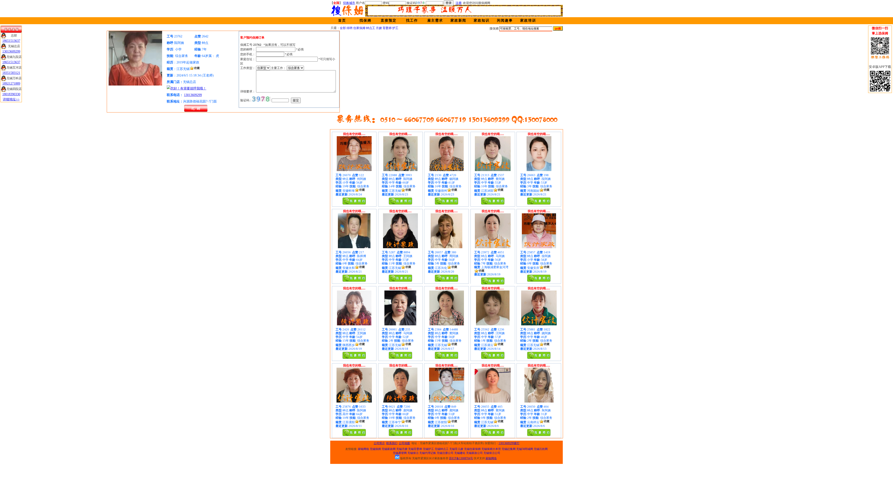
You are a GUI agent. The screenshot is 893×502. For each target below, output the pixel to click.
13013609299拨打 (509, 443)
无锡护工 (428, 449)
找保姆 (365, 20)
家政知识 (482, 20)
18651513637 (11, 41)
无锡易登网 (400, 453)
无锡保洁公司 (491, 453)
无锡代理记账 (427, 453)
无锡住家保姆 (472, 449)
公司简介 (379, 443)
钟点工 (370, 28)
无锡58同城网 (524, 449)
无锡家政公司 (474, 453)
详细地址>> (11, 99)
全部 (343, 28)
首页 (342, 20)
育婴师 (387, 28)
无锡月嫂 (401, 449)
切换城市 (349, 3)
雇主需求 (435, 20)
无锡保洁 (413, 453)
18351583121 (11, 73)
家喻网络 (363, 449)
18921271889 (11, 83)
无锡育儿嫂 (456, 449)
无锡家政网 (389, 449)
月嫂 (379, 28)
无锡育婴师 (415, 449)
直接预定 (389, 20)
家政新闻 (458, 20)
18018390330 (11, 94)
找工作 (412, 20)
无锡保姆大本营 (491, 449)
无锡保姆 (375, 449)
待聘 (350, 28)
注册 (459, 3)
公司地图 (404, 443)
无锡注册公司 (445, 453)
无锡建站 (459, 453)
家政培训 (528, 20)
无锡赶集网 (509, 449)
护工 (395, 28)
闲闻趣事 (505, 20)
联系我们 (391, 443)
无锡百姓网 (541, 449)
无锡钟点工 (442, 449)
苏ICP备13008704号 (461, 458)
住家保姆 (359, 28)
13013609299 (193, 95)
